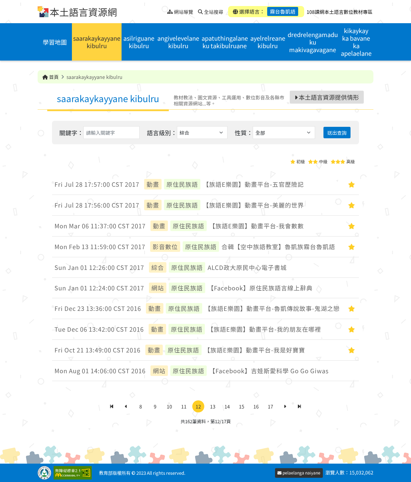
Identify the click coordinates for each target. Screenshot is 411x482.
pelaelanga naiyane (301, 473)
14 (227, 406)
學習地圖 (55, 42)
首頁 (53, 76)
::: (162, 10)
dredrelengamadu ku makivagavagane (313, 42)
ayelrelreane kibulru (267, 42)
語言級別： (162, 132)
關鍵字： (71, 132)
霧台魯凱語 (282, 11)
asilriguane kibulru (138, 42)
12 (198, 406)
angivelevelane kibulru (178, 42)
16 (256, 406)
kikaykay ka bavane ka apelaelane (356, 42)
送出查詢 (337, 132)
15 (241, 406)
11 (184, 406)
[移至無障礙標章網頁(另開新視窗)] (74, 473)
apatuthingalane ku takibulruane (225, 42)
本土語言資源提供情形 (328, 97)
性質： (244, 132)
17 (270, 406)
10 (169, 406)
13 (212, 406)
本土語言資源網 (83, 12)
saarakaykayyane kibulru (96, 42)
